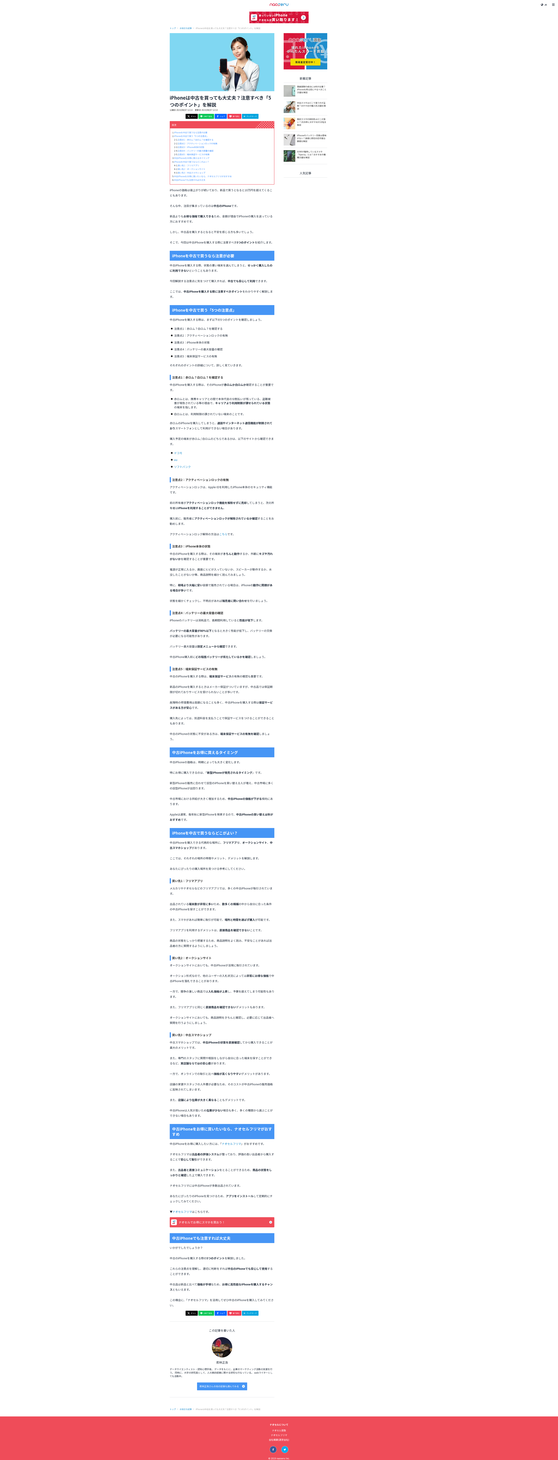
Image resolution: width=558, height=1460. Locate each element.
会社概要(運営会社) (279, 1439)
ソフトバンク (182, 467)
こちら (223, 534)
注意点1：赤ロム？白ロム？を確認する (195, 139)
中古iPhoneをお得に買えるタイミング (191, 158)
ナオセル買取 (279, 1430)
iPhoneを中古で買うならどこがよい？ (191, 161)
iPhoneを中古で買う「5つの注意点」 (191, 136)
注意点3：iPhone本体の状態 (191, 147)
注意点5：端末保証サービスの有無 (193, 154)
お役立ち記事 (186, 28)
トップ (173, 28)
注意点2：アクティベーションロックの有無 (197, 143)
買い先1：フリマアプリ (188, 165)
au (175, 460)
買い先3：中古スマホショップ (191, 172)
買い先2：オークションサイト (191, 169)
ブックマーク (251, 116)
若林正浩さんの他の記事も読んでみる (219, 1386)
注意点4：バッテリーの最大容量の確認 (195, 150)
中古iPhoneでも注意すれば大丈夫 (189, 179)
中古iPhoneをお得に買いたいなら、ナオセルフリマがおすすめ (203, 176)
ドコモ (178, 453)
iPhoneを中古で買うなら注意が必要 (190, 132)
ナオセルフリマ (231, 1144)
